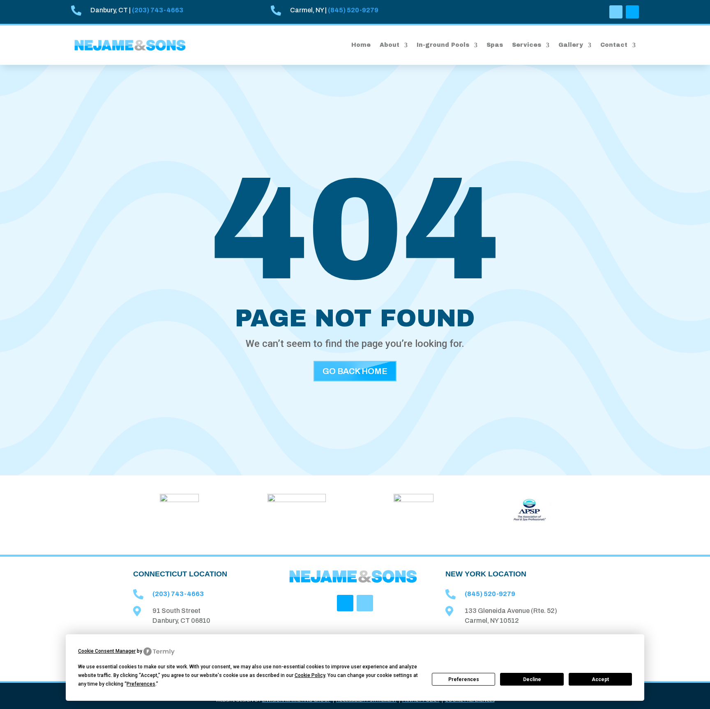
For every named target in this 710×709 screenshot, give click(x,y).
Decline (532, 679)
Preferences (463, 679)
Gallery (570, 45)
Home (361, 45)
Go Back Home (355, 371)
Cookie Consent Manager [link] (107, 651)
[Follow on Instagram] (632, 11)
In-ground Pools (443, 45)
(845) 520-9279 (353, 10)
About (389, 45)
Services (526, 45)
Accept (600, 679)
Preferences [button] (141, 684)
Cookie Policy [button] (310, 675)
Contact (613, 45)
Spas (494, 45)
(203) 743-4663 (157, 10)
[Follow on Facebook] (615, 11)
